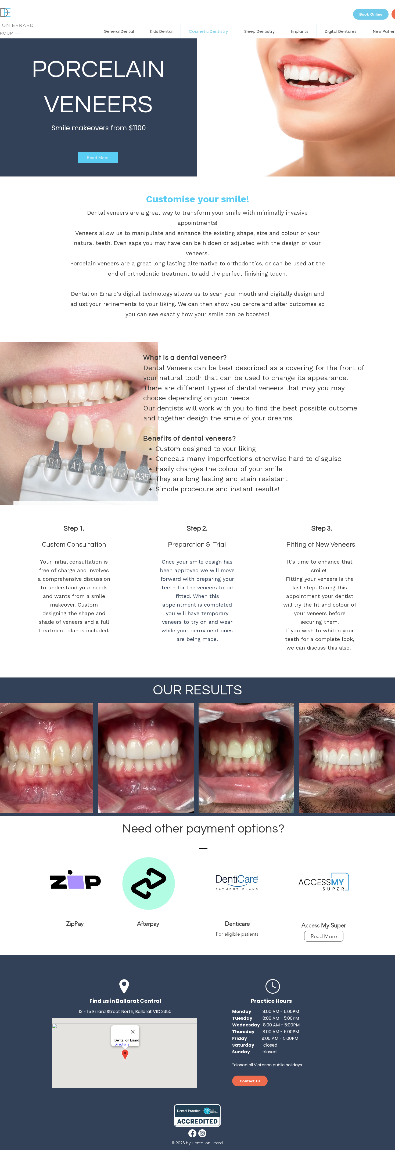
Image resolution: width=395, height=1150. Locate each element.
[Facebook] (192, 1133)
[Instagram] (202, 1133)
